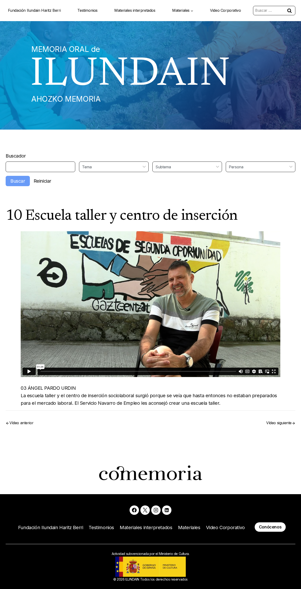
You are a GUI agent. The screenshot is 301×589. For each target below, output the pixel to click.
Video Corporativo (225, 10)
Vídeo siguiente (279, 422)
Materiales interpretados (134, 10)
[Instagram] (156, 510)
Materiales (189, 527)
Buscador (16, 156)
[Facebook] (134, 510)
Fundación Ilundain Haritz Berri (34, 10)
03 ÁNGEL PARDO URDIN (48, 388)
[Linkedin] (166, 510)
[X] (145, 510)
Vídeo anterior (21, 422)
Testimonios (87, 10)
